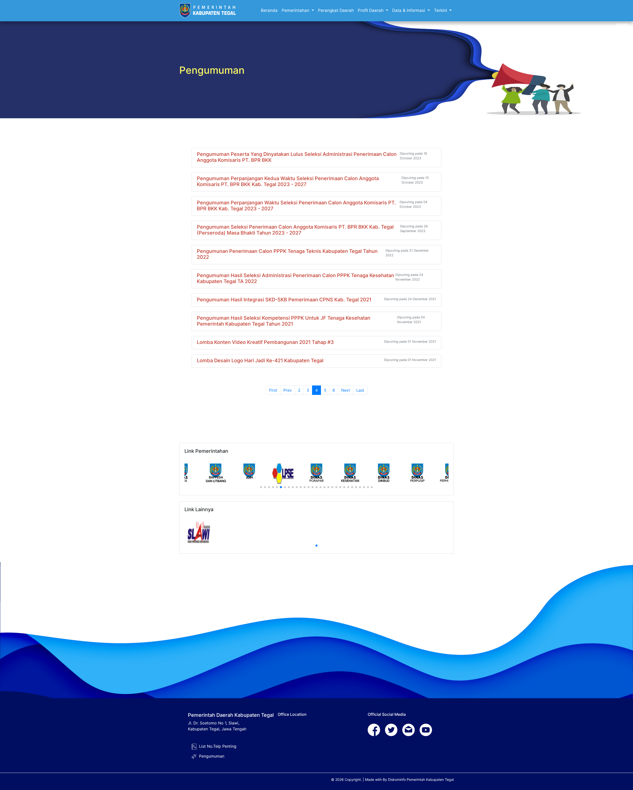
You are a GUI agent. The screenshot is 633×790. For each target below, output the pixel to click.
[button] (261, 487)
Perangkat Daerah (336, 10)
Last (360, 390)
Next (345, 390)
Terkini (441, 10)
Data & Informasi (409, 10)
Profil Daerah (371, 10)
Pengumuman (211, 756)
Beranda (269, 10)
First (273, 390)
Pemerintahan (296, 10)
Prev (287, 390)
